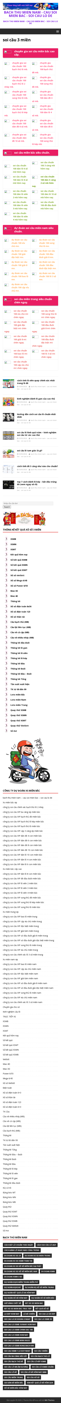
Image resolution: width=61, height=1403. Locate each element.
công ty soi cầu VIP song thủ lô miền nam (22, 992)
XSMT (13, 549)
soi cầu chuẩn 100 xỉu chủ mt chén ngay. (21, 314)
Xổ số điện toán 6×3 (12, 1092)
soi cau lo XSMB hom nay (16, 1335)
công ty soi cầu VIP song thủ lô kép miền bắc (23, 902)
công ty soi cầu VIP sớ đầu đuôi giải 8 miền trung (25, 935)
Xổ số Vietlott (9, 1083)
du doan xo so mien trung (37, 1255)
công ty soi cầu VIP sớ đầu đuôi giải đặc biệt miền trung (28, 940)
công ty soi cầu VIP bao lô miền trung (20, 916)
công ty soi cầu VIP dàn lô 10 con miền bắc (22, 854)
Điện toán (7, 1087)
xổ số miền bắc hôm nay (15, 1388)
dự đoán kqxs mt (12, 1287)
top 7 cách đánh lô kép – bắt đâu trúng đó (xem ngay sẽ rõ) (37, 483)
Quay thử (7, 1206)
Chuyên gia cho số (11, 1007)
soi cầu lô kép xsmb (36, 1361)
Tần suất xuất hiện (19, 684)
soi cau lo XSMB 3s (43, 1319)
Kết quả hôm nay (19, 554)
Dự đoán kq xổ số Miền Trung (39, 1287)
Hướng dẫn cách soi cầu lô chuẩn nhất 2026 (36, 415)
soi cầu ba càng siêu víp (15, 1356)
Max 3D (14, 591)
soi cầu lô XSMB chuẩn (43, 1367)
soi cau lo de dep (47, 1314)
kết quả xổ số (42, 1308)
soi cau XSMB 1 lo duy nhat (17, 1351)
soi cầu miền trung (13, 1377)
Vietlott (6, 1059)
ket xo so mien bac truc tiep (17, 1308)
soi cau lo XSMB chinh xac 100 (18, 1329)
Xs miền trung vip (11, 911)
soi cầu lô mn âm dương (16, 1367)
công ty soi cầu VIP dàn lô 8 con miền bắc (22, 873)
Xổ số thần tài (17, 616)
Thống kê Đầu (17, 663)
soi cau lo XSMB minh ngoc (17, 1340)
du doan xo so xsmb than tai (18, 1261)
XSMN (13, 544)
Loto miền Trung (19, 705)
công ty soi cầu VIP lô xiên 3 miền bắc (20, 888)
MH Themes (49, 1400)
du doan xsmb (48, 1271)
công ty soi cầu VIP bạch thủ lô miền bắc (21, 826)
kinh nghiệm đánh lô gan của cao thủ (36, 398)
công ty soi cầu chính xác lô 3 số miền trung (23, 954)
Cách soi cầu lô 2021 (46, 1245)
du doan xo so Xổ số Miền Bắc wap (20, 1271)
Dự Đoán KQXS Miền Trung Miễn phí (21, 1282)
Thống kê (15, 601)
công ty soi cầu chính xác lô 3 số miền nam (22, 1002)
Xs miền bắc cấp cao (12, 869)
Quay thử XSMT (18, 720)
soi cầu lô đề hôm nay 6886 (33, 1372)
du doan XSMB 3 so (13, 1276)
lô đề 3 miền (29, 1314)
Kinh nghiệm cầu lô (11, 1011)
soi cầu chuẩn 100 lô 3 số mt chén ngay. (48, 353)
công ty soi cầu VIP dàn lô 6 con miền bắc (22, 864)
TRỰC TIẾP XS (9, 1016)
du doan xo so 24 (12, 1255)
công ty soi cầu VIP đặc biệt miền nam (20, 973)
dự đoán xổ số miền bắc (42, 1298)
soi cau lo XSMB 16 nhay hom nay (20, 1324)
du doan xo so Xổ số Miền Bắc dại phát (22, 1266)
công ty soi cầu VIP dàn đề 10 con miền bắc (23, 850)
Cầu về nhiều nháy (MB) (22, 637)
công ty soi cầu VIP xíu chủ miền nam (20, 997)
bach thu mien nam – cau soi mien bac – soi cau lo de (27, 797)
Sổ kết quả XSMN (19, 565)
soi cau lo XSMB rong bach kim (19, 1345)
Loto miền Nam (18, 699)
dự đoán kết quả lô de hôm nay (19, 1292)
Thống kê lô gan (18, 648)
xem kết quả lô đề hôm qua (40, 1382)
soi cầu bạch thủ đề (13, 1361)
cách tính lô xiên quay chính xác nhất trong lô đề (36, 381)
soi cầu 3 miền (41, 1351)
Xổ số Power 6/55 (19, 585)
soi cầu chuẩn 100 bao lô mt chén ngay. (20, 353)
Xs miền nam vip (10, 959)
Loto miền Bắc (17, 694)
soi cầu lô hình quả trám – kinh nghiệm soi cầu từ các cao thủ (36, 433)
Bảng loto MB (9, 1202)
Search (7, 507)
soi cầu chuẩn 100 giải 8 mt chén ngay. (20, 339)
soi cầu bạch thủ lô (40, 1356)
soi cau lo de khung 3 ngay (17, 1319)
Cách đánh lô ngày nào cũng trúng (21, 1250)
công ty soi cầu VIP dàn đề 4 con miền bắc (22, 835)
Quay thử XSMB (18, 710)
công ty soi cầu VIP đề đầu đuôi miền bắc (22, 878)
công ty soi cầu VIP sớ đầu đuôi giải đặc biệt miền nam (28, 988)
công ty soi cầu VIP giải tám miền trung (21, 931)
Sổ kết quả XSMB (18, 559)
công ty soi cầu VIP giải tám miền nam (20, 978)
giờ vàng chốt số (12, 1303)
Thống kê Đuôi (17, 668)
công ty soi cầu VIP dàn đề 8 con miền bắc (22, 845)
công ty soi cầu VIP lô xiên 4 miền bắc (20, 892)
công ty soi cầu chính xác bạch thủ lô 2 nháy (23, 807)
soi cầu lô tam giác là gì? (29, 450)
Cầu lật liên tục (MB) (20, 627)
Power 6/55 (8, 1073)
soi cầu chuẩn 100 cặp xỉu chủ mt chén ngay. (21, 364)
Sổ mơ (13, 731)
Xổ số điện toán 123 (20, 611)
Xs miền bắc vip (10, 802)
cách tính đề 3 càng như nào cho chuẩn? (37, 466)
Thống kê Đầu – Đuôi (20, 673)
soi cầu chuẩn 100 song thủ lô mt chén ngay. (49, 314)
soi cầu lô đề (10, 1372)
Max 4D (14, 596)
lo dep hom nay (11, 1314)
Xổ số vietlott (17, 575)
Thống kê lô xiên (19, 653)
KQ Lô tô (7, 1187)
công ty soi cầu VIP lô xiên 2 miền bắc (20, 883)
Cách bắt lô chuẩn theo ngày (18, 1245)
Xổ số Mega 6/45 (18, 580)
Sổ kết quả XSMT (18, 570)
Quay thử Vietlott (19, 725)
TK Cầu (6, 1111)
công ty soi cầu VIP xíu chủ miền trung (20, 950)
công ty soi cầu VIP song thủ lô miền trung (22, 945)
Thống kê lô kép (18, 658)
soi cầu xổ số (33, 1377)
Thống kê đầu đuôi (20, 642)
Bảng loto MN (9, 1197)
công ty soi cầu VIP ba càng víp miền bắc (21, 812)
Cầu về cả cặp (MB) (19, 632)
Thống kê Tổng (18, 679)
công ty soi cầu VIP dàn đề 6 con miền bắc (22, 840)
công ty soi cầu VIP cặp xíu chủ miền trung (22, 921)
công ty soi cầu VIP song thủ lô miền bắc (21, 907)
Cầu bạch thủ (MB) (19, 622)
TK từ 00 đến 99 (18, 689)
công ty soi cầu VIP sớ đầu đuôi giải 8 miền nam (25, 983)
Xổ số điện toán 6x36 (20, 606)
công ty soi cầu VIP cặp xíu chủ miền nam (22, 969)
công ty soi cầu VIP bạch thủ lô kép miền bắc (23, 821)
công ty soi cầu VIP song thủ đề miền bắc (22, 897)
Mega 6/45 (8, 1078)
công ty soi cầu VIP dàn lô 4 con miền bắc (22, 859)
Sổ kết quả (7, 1040)
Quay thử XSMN (18, 715)
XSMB (13, 539)
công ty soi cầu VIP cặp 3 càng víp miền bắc (23, 831)
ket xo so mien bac (34, 1303)
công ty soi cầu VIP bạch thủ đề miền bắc (22, 816)
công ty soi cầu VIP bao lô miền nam (19, 964)
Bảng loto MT (9, 1192)
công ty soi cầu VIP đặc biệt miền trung (21, 926)
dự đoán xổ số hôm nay (15, 1298)
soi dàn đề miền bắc (13, 1382)
